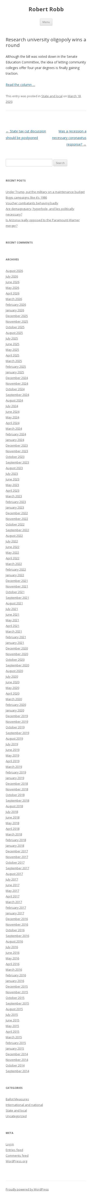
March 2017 (14, 902)
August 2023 (14, 468)
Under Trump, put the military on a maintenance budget (45, 192)
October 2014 (15, 1065)
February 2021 (16, 637)
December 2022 (17, 513)
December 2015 (17, 986)
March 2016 (14, 969)
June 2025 (12, 344)
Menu (46, 22)
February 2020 (16, 705)
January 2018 (15, 845)
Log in (10, 1144)
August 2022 (14, 535)
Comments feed (17, 1155)
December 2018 (17, 783)
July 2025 (12, 338)
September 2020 (17, 665)
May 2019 (12, 755)
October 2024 (15, 389)
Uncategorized (16, 1116)
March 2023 (14, 496)
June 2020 (12, 682)
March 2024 (14, 428)
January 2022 (15, 575)
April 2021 (12, 626)
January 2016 (15, 981)
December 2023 (17, 445)
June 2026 (12, 282)
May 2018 (12, 823)
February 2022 (16, 569)
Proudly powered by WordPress (27, 1189)
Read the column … (20, 84)
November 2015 (17, 992)
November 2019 (17, 721)
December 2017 (17, 851)
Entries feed (14, 1150)
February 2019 (16, 772)
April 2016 (12, 964)
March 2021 (14, 631)
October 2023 (15, 457)
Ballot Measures (17, 1099)
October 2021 (15, 592)
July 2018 (12, 812)
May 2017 (12, 891)
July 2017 (12, 879)
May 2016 (12, 958)
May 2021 (12, 620)
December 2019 (17, 716)
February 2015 (16, 1043)
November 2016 (17, 924)
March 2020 (14, 699)
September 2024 (17, 395)
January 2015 (15, 1048)
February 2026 (16, 304)
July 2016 (12, 947)
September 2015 (17, 1003)
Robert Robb (46, 9)
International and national (24, 1105)
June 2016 (12, 953)
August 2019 (14, 738)
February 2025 (16, 366)
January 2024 (15, 440)
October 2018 (15, 795)
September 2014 (17, 1071)
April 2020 (12, 693)
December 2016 (17, 919)
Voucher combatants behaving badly (32, 203)
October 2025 (15, 327)
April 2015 (12, 1031)
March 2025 (14, 361)
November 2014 (17, 1060)
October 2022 (15, 524)
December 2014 (17, 1054)
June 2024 (12, 412)
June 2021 (12, 614)
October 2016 (15, 930)
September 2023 (17, 462)
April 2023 (12, 490)
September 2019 (17, 733)
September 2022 (17, 530)
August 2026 (14, 271)
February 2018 (16, 840)
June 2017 (12, 885)
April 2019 (12, 761)
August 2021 (14, 603)
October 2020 (15, 659)
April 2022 (12, 558)
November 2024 (17, 383)
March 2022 (14, 564)
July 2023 (12, 473)
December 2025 (17, 316)
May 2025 (12, 350)
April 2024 (12, 423)
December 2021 (17, 581)
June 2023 (12, 479)
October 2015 (15, 998)
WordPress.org (16, 1161)
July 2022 (12, 541)
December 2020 (17, 648)
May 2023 (12, 485)
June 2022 (12, 547)
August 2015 (14, 1009)
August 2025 (14, 333)
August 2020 (14, 671)
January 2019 (15, 778)
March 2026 (14, 299)
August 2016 (14, 941)
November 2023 (17, 451)
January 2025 (15, 372)
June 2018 (12, 817)
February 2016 (16, 975)
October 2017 (15, 862)
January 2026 (15, 310)
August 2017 (14, 874)
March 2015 (14, 1037)
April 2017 (12, 896)
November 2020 (17, 654)
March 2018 (14, 834)
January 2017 (15, 913)
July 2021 (12, 609)
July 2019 (12, 744)
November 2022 (17, 519)
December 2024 (17, 378)
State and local (52, 96)
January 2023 (15, 507)
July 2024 (12, 406)
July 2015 (12, 1015)
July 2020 (12, 676)
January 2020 (15, 710)
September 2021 (17, 597)
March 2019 (14, 767)
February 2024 (16, 434)
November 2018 (17, 789)
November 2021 (17, 586)
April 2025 (12, 355)
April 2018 (12, 829)
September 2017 (17, 868)
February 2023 (16, 502)
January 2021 (15, 643)
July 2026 (12, 276)
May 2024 (12, 417)
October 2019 (15, 727)
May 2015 (12, 1026)
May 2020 (12, 688)
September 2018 (17, 800)
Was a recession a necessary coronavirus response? (69, 138)
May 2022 (12, 552)
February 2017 (16, 907)
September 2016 (17, 936)
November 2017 (17, 857)
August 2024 (14, 400)
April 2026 (12, 293)
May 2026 (12, 288)
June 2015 (12, 1020)
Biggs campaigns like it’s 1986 (26, 197)
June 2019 (12, 750)
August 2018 (14, 806)
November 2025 (17, 321)
